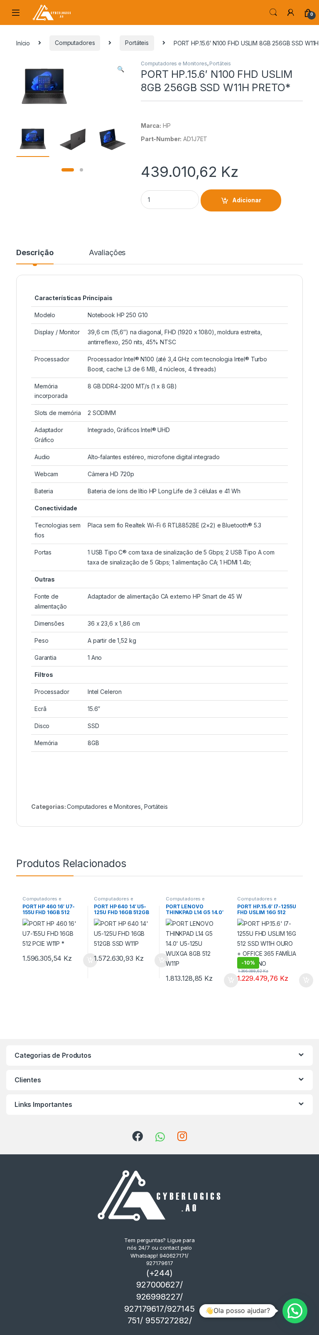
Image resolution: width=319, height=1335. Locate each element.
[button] (120, 69)
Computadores (75, 42)
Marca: (151, 125)
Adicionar (246, 200)
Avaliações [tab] (107, 253)
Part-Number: (161, 138)
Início (23, 42)
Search (273, 12)
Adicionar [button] (84, 960)
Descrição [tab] (35, 253)
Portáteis (137, 42)
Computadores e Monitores (174, 63)
